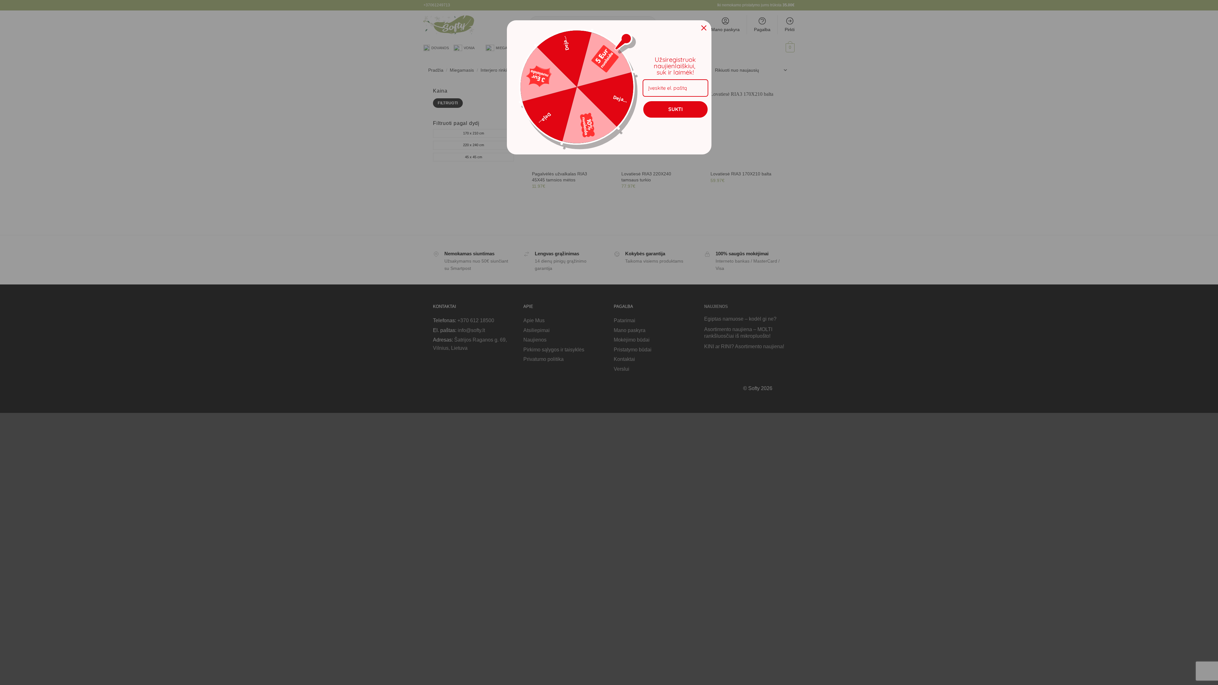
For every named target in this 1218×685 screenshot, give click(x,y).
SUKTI (675, 109)
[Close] (703, 28)
